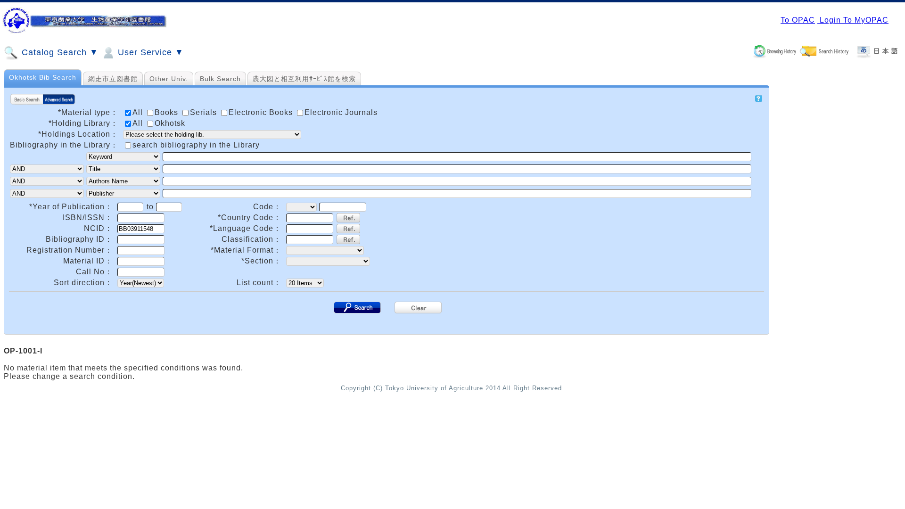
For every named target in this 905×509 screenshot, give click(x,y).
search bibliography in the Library (196, 145)
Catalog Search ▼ (59, 52)
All (138, 123)
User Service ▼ (149, 52)
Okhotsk (170, 123)
